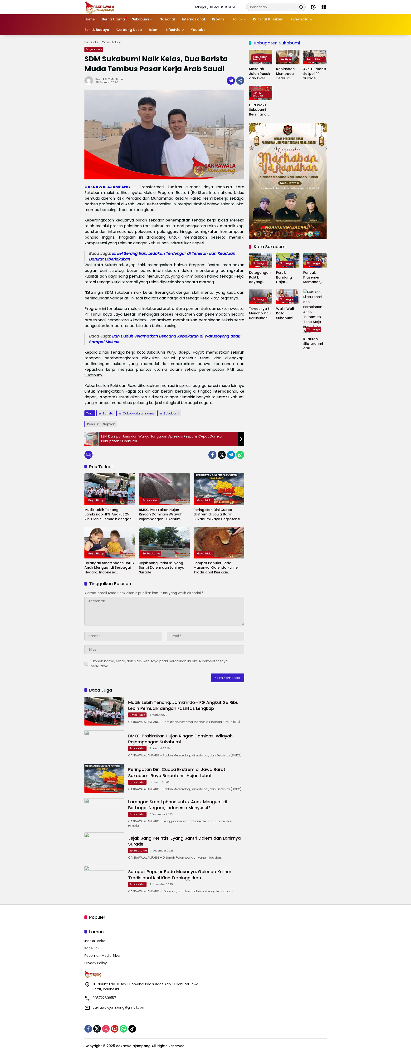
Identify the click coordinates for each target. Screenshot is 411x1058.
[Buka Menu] (324, 7)
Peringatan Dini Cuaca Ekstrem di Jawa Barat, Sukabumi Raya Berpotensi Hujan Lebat (217, 515)
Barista (108, 413)
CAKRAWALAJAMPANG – (111, 187)
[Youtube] (114, 1029)
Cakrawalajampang (138, 413)
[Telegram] (231, 455)
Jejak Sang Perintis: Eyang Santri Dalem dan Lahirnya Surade (161, 568)
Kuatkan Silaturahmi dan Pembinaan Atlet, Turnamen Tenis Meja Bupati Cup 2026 (313, 344)
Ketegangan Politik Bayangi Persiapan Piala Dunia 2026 (260, 277)
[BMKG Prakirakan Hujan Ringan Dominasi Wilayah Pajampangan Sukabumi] (164, 489)
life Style (285, 59)
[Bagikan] (240, 81)
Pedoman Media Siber (102, 955)
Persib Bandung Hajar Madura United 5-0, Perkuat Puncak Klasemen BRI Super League (287, 277)
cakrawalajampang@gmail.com (119, 1007)
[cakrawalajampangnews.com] (99, 7)
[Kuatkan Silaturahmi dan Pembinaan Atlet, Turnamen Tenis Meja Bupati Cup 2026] (315, 311)
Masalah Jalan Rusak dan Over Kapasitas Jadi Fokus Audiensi (259, 74)
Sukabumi (171, 413)
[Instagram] (106, 1029)
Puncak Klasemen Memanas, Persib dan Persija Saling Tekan (314, 277)
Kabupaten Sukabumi (260, 58)
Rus (97, 79)
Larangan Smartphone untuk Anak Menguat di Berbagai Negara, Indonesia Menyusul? (109, 568)
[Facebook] (212, 455)
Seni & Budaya (258, 94)
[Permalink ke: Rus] (89, 80)
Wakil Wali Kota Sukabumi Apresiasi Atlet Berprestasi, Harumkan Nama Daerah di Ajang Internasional (287, 313)
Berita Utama (151, 553)
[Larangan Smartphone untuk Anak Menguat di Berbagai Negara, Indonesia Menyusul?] (109, 542)
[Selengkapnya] (143, 974)
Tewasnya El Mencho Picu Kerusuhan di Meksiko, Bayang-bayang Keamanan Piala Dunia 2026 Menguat (260, 313)
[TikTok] (132, 1029)
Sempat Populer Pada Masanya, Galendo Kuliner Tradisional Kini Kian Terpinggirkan (216, 568)
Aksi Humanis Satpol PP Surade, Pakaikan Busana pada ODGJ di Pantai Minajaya (314, 74)
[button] (301, 7)
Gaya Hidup (94, 49)
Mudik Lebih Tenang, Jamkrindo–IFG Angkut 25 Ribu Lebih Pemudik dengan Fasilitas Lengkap (108, 515)
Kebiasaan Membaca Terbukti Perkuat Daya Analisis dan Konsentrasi (287, 74)
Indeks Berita (94, 940)
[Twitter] (222, 455)
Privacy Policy (95, 963)
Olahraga (259, 263)
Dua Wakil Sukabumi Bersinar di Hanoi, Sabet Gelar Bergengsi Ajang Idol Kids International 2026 (260, 110)
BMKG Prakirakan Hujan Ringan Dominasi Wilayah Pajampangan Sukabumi (160, 514)
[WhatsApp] (240, 455)
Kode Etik (91, 948)
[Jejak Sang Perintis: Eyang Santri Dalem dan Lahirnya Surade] (164, 542)
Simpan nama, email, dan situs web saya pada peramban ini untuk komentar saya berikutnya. (159, 663)
